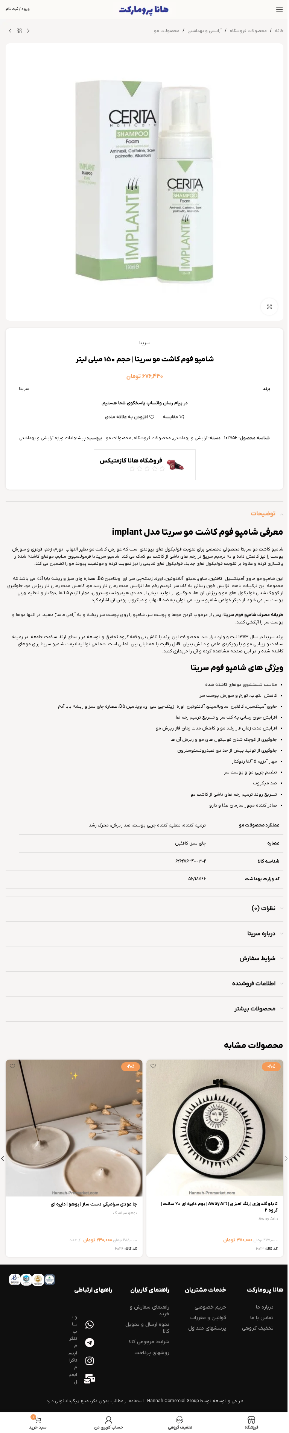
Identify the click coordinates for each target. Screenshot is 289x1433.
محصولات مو (166, 31)
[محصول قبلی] (28, 31)
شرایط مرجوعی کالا (149, 1341)
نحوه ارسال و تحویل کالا (147, 1328)
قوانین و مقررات (208, 1317)
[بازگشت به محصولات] (19, 31)
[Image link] (49, 1279)
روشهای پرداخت (151, 1352)
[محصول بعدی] (10, 31)
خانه (279, 31)
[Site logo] (144, 9)
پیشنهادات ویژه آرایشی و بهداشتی (52, 438)
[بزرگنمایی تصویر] (269, 306)
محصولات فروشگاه (248, 31)
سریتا (144, 343)
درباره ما (265, 1307)
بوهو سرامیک (125, 1213)
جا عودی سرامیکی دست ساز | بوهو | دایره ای (93, 1204)
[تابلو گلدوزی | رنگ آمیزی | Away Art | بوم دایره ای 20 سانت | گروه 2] (214, 1128)
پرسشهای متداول (207, 1328)
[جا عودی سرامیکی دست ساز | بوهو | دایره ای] (74, 1128)
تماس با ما (262, 1317)
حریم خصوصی (210, 1307)
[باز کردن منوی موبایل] (279, 9)
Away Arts (268, 1219)
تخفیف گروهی (258, 1328)
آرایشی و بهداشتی (204, 31)
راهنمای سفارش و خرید (149, 1311)
